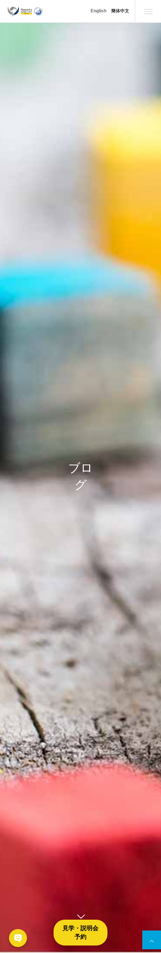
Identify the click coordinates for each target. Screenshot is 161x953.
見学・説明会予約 (80, 932)
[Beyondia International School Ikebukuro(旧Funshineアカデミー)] (25, 11)
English (98, 10)
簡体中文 (120, 10)
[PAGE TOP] (151, 940)
